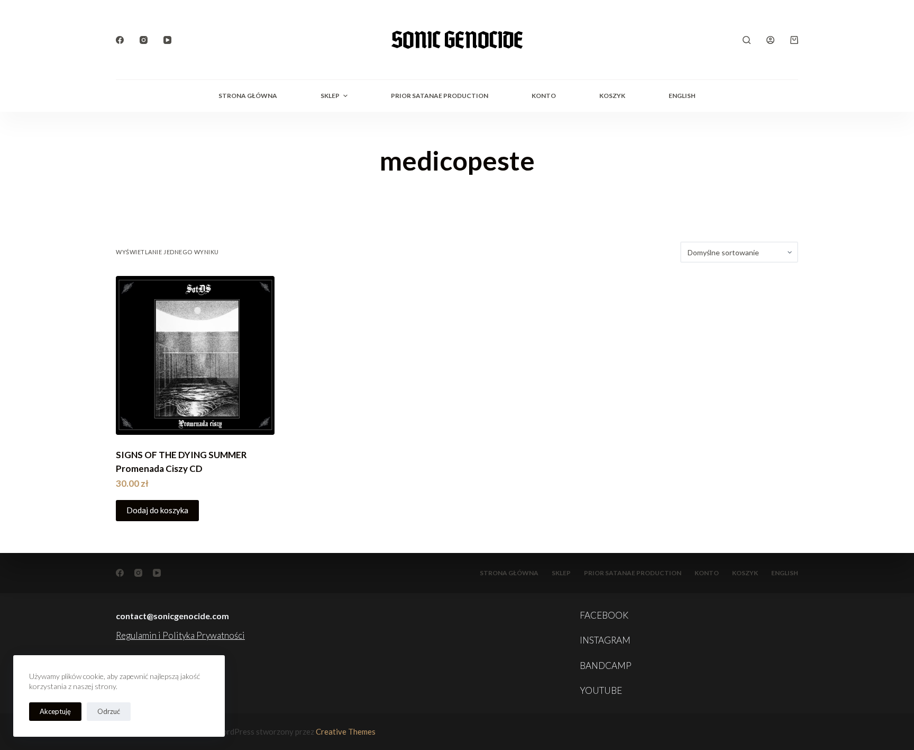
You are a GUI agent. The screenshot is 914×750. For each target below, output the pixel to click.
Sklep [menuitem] (330, 96)
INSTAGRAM (605, 640)
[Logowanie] (770, 40)
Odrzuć (108, 711)
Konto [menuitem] (544, 96)
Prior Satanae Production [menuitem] (439, 96)
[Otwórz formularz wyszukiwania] (747, 40)
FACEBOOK (604, 615)
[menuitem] (682, 96)
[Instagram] (144, 40)
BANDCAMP (606, 665)
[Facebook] (120, 40)
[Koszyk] (794, 40)
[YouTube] (167, 40)
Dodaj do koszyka (157, 510)
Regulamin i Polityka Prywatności (180, 635)
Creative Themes (346, 731)
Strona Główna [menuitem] (247, 96)
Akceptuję (55, 711)
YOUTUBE (601, 690)
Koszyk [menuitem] (612, 96)
